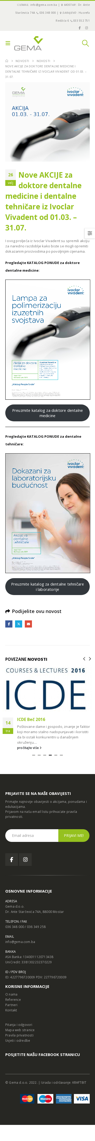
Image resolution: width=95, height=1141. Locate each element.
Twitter (18, 624)
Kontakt (11, 1010)
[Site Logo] (28, 43)
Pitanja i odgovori (18, 1024)
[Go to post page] (47, 688)
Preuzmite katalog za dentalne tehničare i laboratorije (47, 586)
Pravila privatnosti (19, 1035)
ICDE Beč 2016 (31, 719)
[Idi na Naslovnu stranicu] (6, 61)
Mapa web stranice (20, 1030)
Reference (13, 999)
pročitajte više (28, 748)
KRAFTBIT (79, 1082)
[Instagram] (86, 28)
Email (28, 624)
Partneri (11, 1005)
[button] (9, 43)
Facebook (8, 624)
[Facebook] (79, 28)
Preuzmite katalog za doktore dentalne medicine (47, 413)
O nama (11, 994)
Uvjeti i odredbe (17, 1040)
